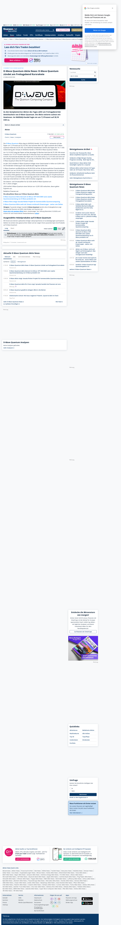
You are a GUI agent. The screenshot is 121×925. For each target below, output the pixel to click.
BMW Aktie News (19, 889)
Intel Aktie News (8, 885)
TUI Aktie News (64, 875)
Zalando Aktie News (32, 889)
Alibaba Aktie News (70, 887)
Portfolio (72, 743)
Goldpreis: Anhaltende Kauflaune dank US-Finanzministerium (82, 174)
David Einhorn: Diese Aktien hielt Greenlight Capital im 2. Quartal (80, 164)
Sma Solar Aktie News (38, 887)
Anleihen (61, 35)
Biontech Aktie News (20, 881)
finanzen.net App (71, 898)
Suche (83, 80)
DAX (4, 25)
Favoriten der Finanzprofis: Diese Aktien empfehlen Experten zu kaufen (82, 154)
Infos (36, 213)
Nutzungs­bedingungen (41, 905)
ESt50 (14, 25)
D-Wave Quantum (10, 134)
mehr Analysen (8, 348)
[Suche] (54, 30)
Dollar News (6, 873)
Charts (7, 137)
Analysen (18, 137)
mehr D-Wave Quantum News (13, 302)
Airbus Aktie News (88, 879)
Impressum (37, 898)
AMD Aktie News (8, 883)
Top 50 (72, 737)
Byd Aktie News (7, 881)
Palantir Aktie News (20, 885)
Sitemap (5, 905)
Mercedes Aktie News (53, 881)
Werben (20, 900)
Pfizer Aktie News (79, 883)
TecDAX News (55, 871)
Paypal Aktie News (37, 879)
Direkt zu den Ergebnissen (78, 797)
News (12, 35)
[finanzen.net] (10, 29)
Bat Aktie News (7, 889)
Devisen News (88, 871)
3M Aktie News (7, 891)
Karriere (5, 900)
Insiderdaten (74, 740)
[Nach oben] (94, 923)
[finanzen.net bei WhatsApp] (53, 906)
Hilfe (19, 898)
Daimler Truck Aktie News (22, 887)
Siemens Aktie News (48, 885)
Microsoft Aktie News (9, 877)
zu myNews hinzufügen (11, 304)
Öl (81, 25)
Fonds (25, 35)
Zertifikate (39, 35)
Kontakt (5, 898)
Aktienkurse (73, 730)
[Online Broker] (10, 31)
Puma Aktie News (75, 885)
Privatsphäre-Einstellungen (38, 907)
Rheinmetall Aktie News (66, 873)
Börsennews (6, 871)
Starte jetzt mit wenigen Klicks (13, 211)
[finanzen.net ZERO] (34, 60)
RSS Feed (59, 302)
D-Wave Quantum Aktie (21, 39)
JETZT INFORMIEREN (23, 859)
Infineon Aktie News (23, 879)
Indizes (18, 35)
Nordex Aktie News (67, 881)
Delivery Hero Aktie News (54, 887)
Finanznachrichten (27, 871)
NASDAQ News (77, 871)
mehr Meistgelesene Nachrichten (80, 178)
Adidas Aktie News (88, 885)
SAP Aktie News (22, 877)
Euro (72, 25)
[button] (63, 30)
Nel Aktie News (7, 887)
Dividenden (86, 740)
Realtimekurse (74, 733)
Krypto (77, 35)
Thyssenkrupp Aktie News (36, 881)
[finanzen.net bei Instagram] (51, 899)
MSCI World (26, 25)
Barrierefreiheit (39, 911)
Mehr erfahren (15, 60)
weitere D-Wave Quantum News (80, 269)
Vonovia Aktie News (80, 881)
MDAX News (46, 871)
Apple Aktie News (52, 877)
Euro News (15, 873)
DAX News (37, 871)
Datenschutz (38, 900)
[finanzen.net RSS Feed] (57, 906)
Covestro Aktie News (34, 885)
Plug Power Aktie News (84, 877)
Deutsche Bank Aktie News (37, 877)
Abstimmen (83, 794)
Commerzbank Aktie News (67, 877)
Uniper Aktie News (20, 883)
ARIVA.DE (49, 923)
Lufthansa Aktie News (74, 879)
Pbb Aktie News (68, 889)
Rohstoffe (69, 35)
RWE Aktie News (49, 879)
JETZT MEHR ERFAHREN (72, 859)
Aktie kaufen (57, 137)
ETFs (31, 35)
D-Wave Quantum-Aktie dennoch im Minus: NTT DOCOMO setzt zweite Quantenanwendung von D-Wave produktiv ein (27, 198)
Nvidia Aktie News (52, 873)
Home (5, 39)
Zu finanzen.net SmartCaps (83, 632)
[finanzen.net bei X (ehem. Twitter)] (51, 902)
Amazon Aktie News (33, 875)
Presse (5, 902)
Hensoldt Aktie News (9, 879)
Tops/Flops (85, 737)
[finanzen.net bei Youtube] (59, 899)
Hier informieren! (75, 813)
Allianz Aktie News (76, 875)
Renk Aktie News (61, 879)
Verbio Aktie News (79, 889)
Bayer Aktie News (20, 875)
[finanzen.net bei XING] (59, 902)
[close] (112, 8)
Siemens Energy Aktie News (49, 875)
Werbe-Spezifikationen (25, 902)
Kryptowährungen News (27, 873)
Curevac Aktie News (62, 885)
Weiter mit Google (99, 30)
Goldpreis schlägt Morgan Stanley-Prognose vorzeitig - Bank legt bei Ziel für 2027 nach (82, 159)
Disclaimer (37, 902)
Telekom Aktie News (83, 887)
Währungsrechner (71, 900)
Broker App (69, 902)
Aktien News (16, 871)
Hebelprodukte (50, 35)
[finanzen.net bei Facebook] (55, 899)
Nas (51, 25)
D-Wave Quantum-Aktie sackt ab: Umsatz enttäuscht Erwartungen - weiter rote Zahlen (33, 204)
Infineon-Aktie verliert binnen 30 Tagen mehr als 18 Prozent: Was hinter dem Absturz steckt (82, 169)
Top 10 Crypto (39, 25)
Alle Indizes (86, 733)
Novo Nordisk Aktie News (64, 883)
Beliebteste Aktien (88, 730)
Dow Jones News (66, 871)
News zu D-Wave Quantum (36, 39)
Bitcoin (61, 25)
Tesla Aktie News (81, 873)
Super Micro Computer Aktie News (50, 889)
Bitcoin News (41, 873)
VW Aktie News (18, 891)
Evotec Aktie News (33, 883)
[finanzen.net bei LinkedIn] (55, 902)
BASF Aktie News (8, 875)
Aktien (5, 35)
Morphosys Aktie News (47, 883)
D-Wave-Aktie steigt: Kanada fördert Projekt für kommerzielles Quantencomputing (31, 202)
